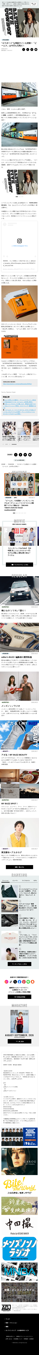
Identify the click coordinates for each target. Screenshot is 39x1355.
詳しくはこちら (34, 4)
